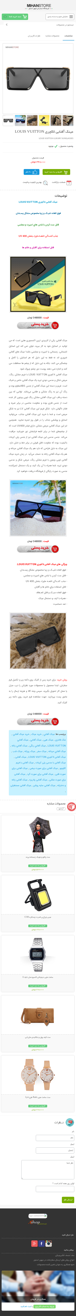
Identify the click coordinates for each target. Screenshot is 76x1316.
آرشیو (61, 809)
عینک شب (17, 751)
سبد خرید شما (15, 17)
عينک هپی (48, 740)
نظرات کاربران (34, 36)
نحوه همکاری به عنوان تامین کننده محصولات (55, 1265)
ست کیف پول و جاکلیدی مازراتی (38, 1037)
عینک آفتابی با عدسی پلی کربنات (51, 763)
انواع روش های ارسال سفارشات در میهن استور (53, 1260)
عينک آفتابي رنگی (37, 746)
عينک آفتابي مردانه (57, 751)
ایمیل (72, 1144)
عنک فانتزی (60, 740)
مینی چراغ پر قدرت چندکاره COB (37, 917)
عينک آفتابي (49, 734)
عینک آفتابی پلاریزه (38, 780)
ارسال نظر (68, 1200)
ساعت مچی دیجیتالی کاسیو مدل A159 (37, 977)
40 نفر (28, 172)
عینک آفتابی (20, 757)
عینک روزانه (29, 751)
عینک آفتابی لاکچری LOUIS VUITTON (47, 757)
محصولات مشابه (52, 36)
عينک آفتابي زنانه (19, 746)
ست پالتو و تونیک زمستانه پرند (38, 857)
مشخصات (68, 36)
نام (73, 1131)
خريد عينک (36, 734)
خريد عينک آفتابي (20, 734)
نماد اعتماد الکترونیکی (64, 1255)
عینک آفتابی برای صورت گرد (40, 774)
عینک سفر (41, 751)
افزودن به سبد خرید (53, 172)
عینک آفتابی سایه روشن (44, 785)
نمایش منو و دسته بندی (58, 17)
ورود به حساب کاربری (44, 1306)
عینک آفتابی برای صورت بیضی (44, 768)
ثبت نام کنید (26, 1306)
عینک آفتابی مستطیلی (20, 785)
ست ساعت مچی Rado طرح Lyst (37, 1097)
